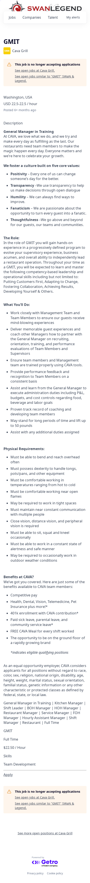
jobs (12, 17)
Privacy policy (35, 873)
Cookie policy (55, 873)
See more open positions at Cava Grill (45, 833)
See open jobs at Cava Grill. (35, 70)
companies (31, 17)
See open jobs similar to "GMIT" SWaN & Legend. (44, 78)
